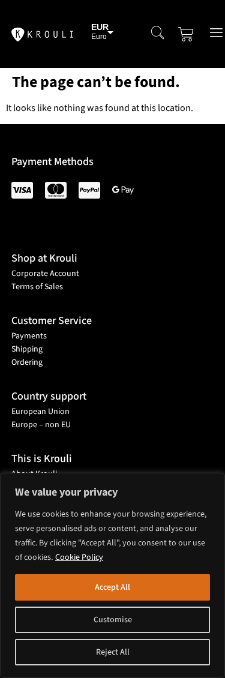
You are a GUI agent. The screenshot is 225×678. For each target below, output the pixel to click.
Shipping (27, 349)
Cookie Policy (79, 557)
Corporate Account (45, 274)
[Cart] (186, 34)
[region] (112, 575)
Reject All (113, 652)
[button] (158, 34)
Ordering (27, 362)
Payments (29, 336)
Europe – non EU (41, 425)
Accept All (112, 587)
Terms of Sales (37, 287)
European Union (40, 412)
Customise (113, 620)
